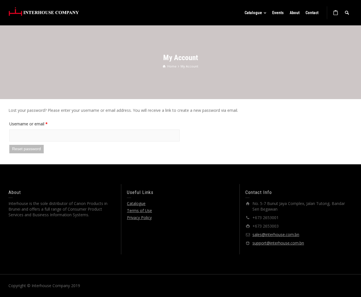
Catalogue (136, 203)
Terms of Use (139, 210)
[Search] (347, 13)
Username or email (28, 123)
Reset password (26, 149)
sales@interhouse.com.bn (275, 234)
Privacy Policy (139, 217)
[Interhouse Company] (43, 11)
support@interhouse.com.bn (278, 243)
